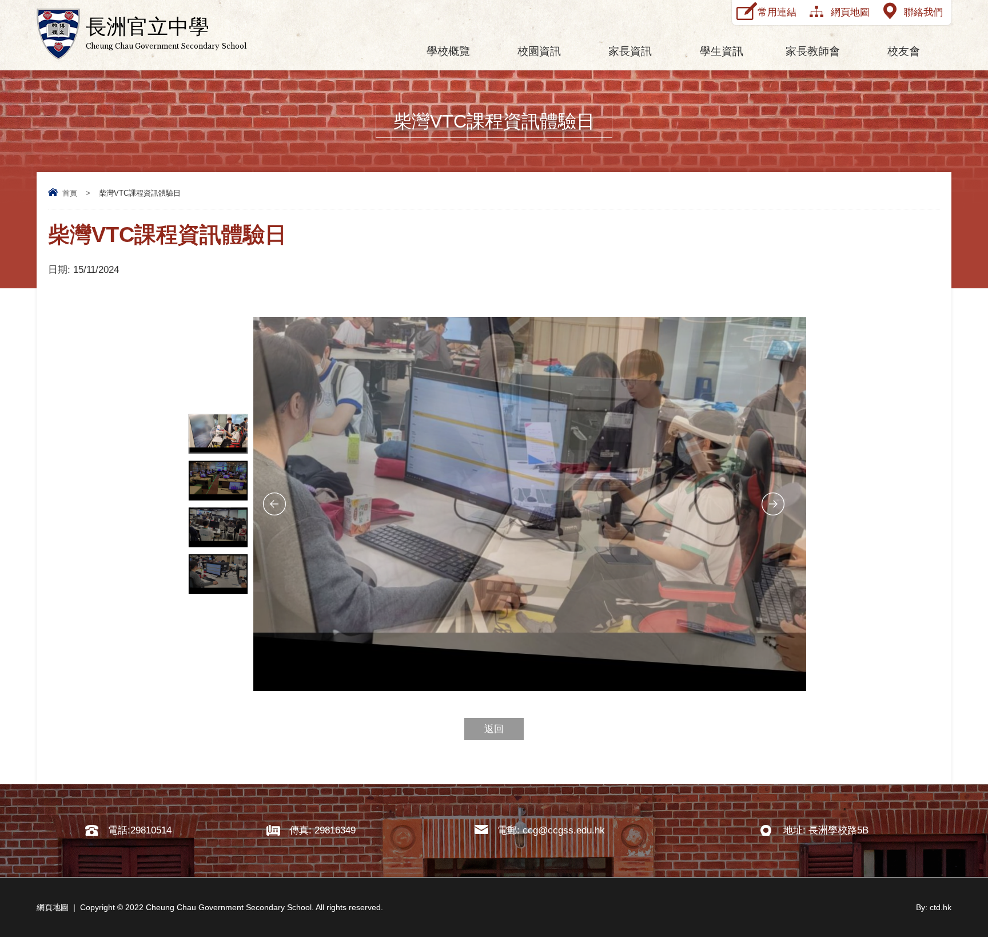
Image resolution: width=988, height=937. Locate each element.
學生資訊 (721, 51)
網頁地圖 (850, 12)
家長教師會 (813, 51)
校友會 (903, 51)
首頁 (69, 193)
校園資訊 (539, 51)
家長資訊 (630, 51)
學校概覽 (448, 51)
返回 (494, 729)
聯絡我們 (923, 12)
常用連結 (777, 12)
